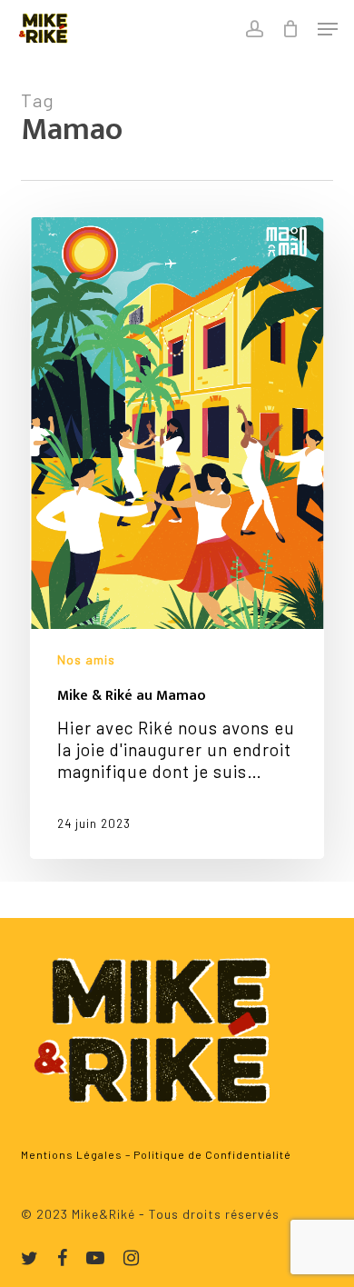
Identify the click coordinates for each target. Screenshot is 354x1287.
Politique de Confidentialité (212, 1154)
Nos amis (86, 659)
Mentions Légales (72, 1154)
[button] (328, 29)
